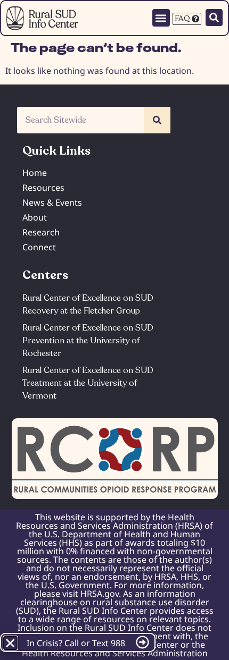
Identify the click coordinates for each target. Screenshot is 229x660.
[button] (161, 18)
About (34, 217)
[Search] (157, 120)
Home (34, 172)
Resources (43, 187)
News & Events (52, 202)
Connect (39, 247)
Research (41, 232)
